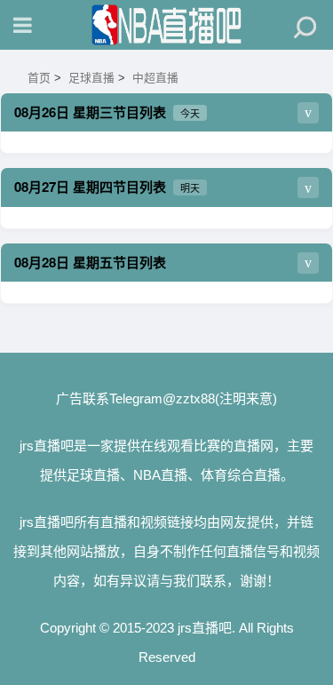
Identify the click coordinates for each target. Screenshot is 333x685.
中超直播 (155, 77)
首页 (39, 77)
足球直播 (91, 77)
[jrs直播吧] (166, 25)
